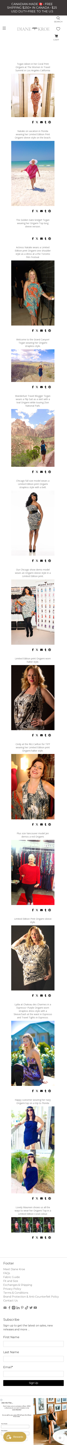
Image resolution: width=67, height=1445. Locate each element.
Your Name (4, 1423)
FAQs (6, 1273)
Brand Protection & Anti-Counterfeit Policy (31, 1296)
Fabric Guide (11, 1277)
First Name (11, 1337)
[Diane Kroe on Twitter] (31, 1308)
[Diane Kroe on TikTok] (26, 1308)
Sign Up (33, 1382)
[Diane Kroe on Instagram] (13, 1308)
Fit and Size (10, 1281)
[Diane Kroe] (33, 29)
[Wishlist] (58, 29)
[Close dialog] (1, 1400)
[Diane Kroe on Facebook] (9, 1308)
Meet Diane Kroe (14, 1269)
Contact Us (10, 1300)
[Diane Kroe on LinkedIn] (18, 1308)
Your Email (4, 1430)
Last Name (11, 1352)
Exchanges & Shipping (17, 1284)
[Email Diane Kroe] (5, 1308)
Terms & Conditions (15, 1292)
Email (8, 1367)
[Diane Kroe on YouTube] (35, 1308)
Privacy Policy (12, 1288)
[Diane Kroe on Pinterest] (22, 1308)
